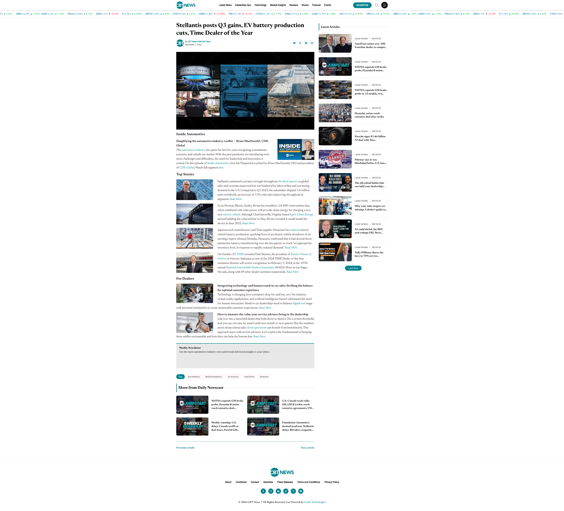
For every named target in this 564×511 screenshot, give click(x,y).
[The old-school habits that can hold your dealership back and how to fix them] (335, 182)
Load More (353, 268)
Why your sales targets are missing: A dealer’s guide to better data (370, 208)
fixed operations (257, 327)
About (228, 482)
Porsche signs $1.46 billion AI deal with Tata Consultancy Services (370, 138)
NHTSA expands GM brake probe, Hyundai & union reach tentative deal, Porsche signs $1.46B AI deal (227, 405)
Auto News (249, 377)
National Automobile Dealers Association (250, 267)
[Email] (312, 43)
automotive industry (193, 150)
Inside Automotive (218, 163)
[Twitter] (293, 491)
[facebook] (263, 491)
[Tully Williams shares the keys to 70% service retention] (335, 252)
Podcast (316, 5)
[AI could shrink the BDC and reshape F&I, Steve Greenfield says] (335, 228)
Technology (260, 5)
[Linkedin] (306, 43)
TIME (240, 254)
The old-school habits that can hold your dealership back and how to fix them (369, 185)
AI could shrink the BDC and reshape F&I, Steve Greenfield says (369, 231)
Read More (236, 199)
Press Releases (285, 482)
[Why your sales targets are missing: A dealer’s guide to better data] (335, 205)
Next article (307, 448)
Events (327, 5)
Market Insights (278, 5)
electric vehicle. (232, 214)
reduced (295, 230)
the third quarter (288, 181)
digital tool (299, 303)
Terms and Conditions (308, 482)
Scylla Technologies (315, 502)
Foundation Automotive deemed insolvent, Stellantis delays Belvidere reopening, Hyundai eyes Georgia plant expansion (298, 426)
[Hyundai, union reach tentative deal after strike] (335, 113)
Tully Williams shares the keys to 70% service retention (369, 254)
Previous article (185, 448)
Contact (255, 482)
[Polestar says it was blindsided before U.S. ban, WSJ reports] (335, 159)
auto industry (194, 377)
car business (233, 377)
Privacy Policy (331, 482)
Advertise (268, 482)
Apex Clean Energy (301, 214)
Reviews (293, 5)
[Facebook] (294, 43)
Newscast (264, 377)
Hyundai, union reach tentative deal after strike (369, 115)
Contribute (241, 482)
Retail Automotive (213, 377)
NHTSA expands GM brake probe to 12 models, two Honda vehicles (371, 92)
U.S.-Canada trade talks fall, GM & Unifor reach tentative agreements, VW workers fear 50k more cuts (298, 405)
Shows (305, 5)
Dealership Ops (243, 5)
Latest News (225, 5)
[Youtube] (300, 491)
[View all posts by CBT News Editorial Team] (180, 43)
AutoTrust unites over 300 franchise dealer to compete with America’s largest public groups (371, 46)
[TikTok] (285, 491)
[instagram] (270, 491)
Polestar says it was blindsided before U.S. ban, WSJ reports (370, 162)
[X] (300, 43)
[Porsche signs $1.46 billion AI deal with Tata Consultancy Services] (335, 136)
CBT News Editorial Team (199, 41)
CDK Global (186, 167)
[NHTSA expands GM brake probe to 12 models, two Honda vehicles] (335, 89)
